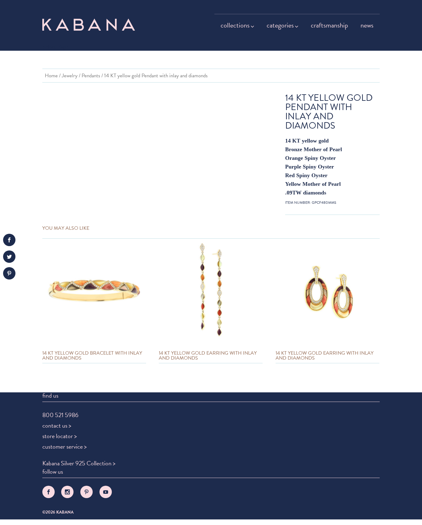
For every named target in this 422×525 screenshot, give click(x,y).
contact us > (56, 425)
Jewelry (70, 75)
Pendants (91, 75)
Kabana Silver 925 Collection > (79, 463)
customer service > (64, 446)
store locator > (59, 436)
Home (51, 75)
